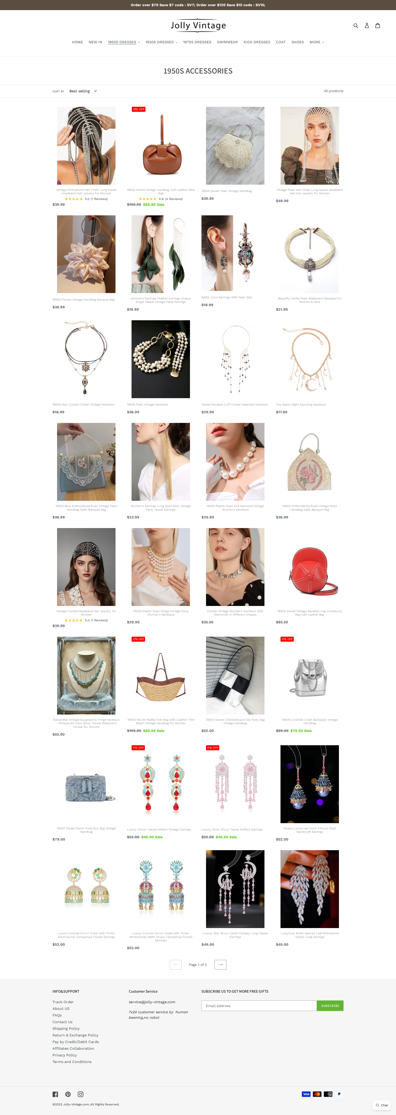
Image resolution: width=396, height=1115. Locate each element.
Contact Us (62, 1022)
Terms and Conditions (71, 1062)
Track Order (63, 1002)
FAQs (57, 1015)
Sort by (58, 91)
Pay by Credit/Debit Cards (75, 1042)
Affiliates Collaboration (73, 1048)
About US (60, 1008)
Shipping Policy (66, 1028)
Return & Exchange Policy (75, 1035)
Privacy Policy (64, 1055)
